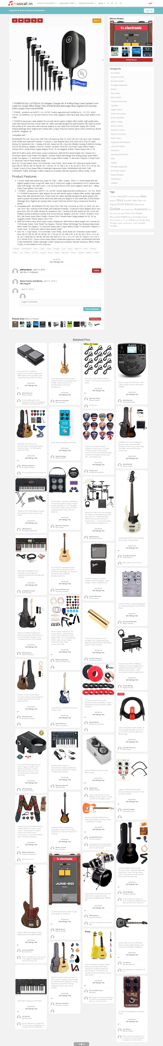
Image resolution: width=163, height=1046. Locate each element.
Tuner (135, 223)
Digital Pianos (116, 109)
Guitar (27, 252)
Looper (43, 252)
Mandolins (115, 150)
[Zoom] (34, 20)
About (101, 3)
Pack (133, 213)
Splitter (89, 252)
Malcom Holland (62, 400)
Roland (81, 252)
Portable (137, 216)
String (147, 220)
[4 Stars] (58, 259)
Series (117, 220)
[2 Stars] (55, 259)
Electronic (139, 204)
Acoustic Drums (117, 77)
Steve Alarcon (27, 393)
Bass (143, 196)
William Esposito (28, 465)
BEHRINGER (27, 248)
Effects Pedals (32, 318)
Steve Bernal (127, 400)
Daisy (70, 248)
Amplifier (131, 197)
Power (73, 252)
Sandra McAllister (130, 621)
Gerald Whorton (95, 596)
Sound (126, 220)
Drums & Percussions (46, 3)
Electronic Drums (118, 130)
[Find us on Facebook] (108, 3)
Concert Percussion (119, 101)
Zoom (96, 252)
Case (139, 200)
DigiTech (78, 248)
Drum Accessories (118, 113)
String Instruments (86, 3)
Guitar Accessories (118, 134)
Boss (36, 248)
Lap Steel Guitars (118, 146)
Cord (64, 248)
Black (120, 200)
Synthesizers (116, 179)
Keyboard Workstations (120, 142)
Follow (96, 270)
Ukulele (141, 223)
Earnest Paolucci (95, 658)
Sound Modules (117, 175)
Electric (129, 204)
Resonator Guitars (118, 171)
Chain (48, 248)
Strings (113, 223)
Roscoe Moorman (62, 589)
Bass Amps (115, 93)
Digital (113, 204)
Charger (56, 248)
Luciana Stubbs (128, 809)
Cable (42, 248)
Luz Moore (127, 962)
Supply (119, 223)
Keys (149, 210)
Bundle (127, 200)
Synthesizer (127, 223)
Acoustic (123, 196)
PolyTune (65, 252)
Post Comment (92, 309)
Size (122, 220)
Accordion (113, 196)
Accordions (115, 73)
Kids (111, 213)
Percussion (115, 216)
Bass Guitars (116, 97)
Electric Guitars (117, 126)
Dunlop (93, 248)
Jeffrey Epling (27, 789)
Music (127, 213)
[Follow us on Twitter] (112, 3)
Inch (123, 209)
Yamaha (113, 226)
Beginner (113, 201)
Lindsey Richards (129, 556)
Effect (15, 252)
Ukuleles (114, 183)
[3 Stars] (56, 259)
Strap (142, 220)
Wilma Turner (61, 847)
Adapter (16, 248)
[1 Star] (53, 259)
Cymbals (114, 105)
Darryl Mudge (61, 456)
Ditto (86, 248)
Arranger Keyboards (119, 85)
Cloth (144, 201)
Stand (131, 220)
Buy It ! (97, 20)
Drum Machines (117, 117)
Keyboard (141, 209)
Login (150, 3)
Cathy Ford (93, 470)
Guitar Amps (116, 138)
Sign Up (149, 10)
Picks (130, 217)
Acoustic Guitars (117, 81)
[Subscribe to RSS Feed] (116, 3)
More (50, 252)
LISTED (35, 252)
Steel (137, 220)
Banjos (114, 89)
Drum (121, 204)
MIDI (113, 158)
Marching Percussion (119, 154)
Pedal (56, 252)
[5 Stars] (59, 259)
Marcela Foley (94, 398)
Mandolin (116, 213)
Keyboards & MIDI (67, 3)
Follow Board (95, 319)
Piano (124, 216)
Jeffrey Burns (94, 537)
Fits (21, 252)
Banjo (137, 196)
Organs (114, 162)
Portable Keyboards (119, 166)
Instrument (129, 209)
